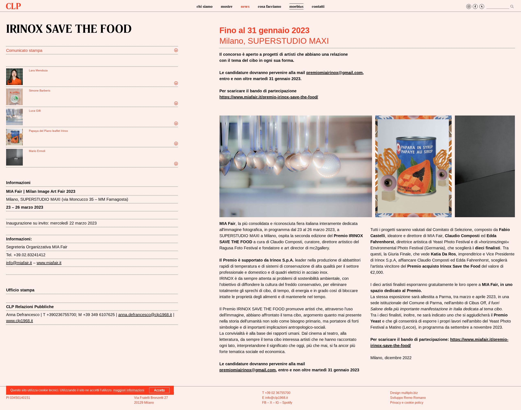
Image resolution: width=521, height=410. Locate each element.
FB (264, 402)
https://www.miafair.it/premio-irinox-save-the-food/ (268, 97)
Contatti (318, 6)
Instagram (468, 6)
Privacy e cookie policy (406, 402)
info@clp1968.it (276, 397)
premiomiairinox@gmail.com (247, 370)
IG (277, 402)
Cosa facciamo (269, 6)
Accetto (159, 390)
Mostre (226, 6)
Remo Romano (415, 397)
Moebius (296, 6)
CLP (13, 6)
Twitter (481, 6)
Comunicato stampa (24, 50)
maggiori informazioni (128, 390)
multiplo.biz (409, 393)
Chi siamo (204, 6)
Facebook (475, 6)
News (245, 6)
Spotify (287, 402)
